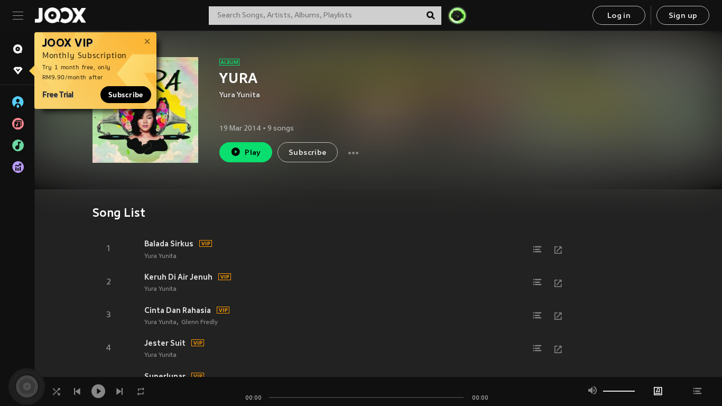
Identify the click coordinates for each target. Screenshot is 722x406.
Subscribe (125, 94)
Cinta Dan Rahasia (177, 310)
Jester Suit (165, 343)
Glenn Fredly (199, 322)
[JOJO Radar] (457, 15)
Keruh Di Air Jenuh (178, 277)
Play (253, 153)
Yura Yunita (239, 95)
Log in (619, 16)
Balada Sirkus (168, 243)
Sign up (683, 16)
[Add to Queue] (537, 249)
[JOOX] (60, 15)
